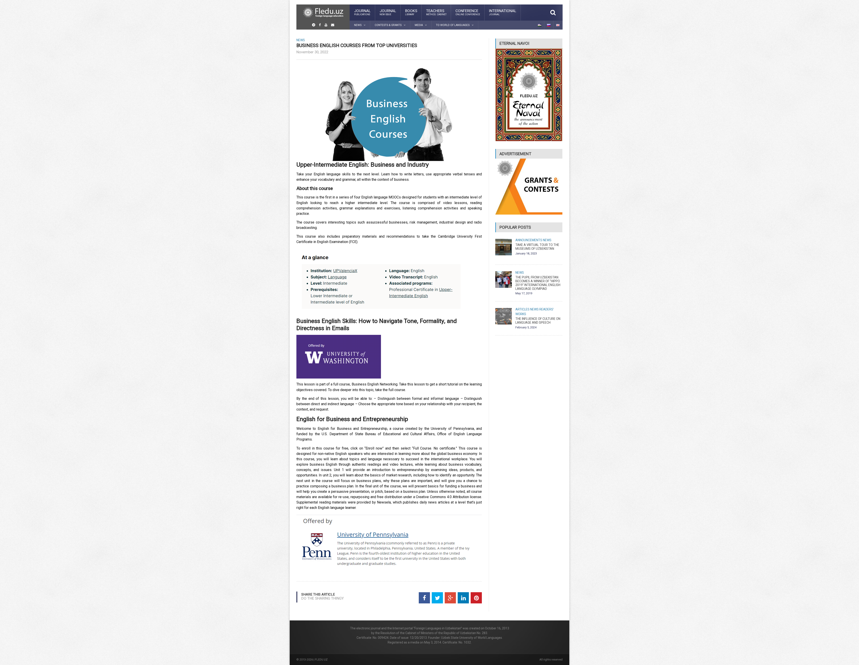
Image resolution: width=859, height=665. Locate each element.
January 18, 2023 (526, 253)
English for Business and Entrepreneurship (352, 418)
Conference (467, 12)
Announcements (528, 240)
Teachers (436, 12)
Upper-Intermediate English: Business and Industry (362, 164)
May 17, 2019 (523, 293)
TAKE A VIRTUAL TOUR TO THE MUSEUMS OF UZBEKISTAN (537, 246)
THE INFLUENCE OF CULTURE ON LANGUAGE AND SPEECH (537, 320)
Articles (522, 309)
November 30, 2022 (312, 52)
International (502, 12)
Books (411, 12)
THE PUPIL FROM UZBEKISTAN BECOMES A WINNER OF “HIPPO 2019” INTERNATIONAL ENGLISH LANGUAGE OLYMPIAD (537, 282)
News (300, 40)
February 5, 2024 (525, 327)
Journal (362, 12)
